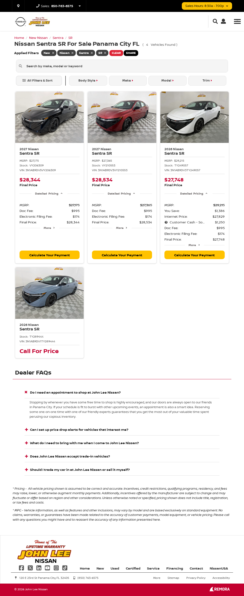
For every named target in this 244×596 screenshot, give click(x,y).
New (100, 568)
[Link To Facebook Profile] (22, 567)
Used (115, 568)
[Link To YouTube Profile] (48, 567)
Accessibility (221, 578)
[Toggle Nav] (237, 21)
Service (153, 568)
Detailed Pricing (46, 193)
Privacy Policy (195, 578)
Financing (174, 568)
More (47, 228)
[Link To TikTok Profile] (65, 567)
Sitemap (173, 578)
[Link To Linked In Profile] (39, 567)
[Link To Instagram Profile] (56, 567)
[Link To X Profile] (30, 567)
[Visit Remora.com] (219, 590)
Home (85, 568)
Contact (196, 568)
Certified (133, 568)
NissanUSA (219, 568)
